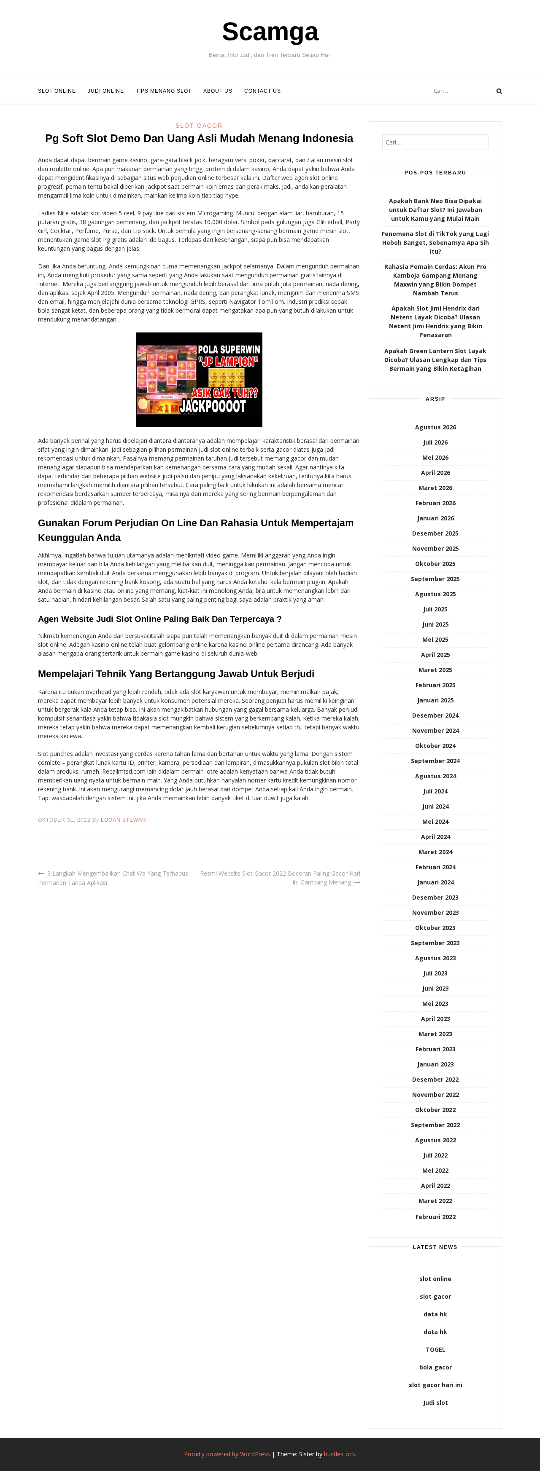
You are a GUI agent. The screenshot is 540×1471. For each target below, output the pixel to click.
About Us (217, 91)
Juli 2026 (435, 442)
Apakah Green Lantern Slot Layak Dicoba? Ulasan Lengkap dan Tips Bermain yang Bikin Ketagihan (435, 359)
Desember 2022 (435, 1079)
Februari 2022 (436, 1217)
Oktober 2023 (435, 928)
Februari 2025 (436, 685)
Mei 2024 (435, 821)
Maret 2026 (435, 488)
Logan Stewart (125, 820)
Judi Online (106, 91)
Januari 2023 (435, 1064)
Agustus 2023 (435, 958)
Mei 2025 (435, 639)
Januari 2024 (435, 882)
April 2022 (435, 1186)
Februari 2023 (436, 1049)
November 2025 (435, 548)
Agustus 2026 (435, 427)
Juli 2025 (435, 609)
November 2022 (435, 1095)
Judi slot (435, 1403)
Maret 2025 (435, 670)
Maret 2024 (435, 852)
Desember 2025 (435, 533)
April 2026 (435, 473)
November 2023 (435, 912)
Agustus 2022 (435, 1140)
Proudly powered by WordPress (227, 1454)
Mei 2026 (435, 457)
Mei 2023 (435, 1003)
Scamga (270, 31)
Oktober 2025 (435, 564)
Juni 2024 (435, 806)
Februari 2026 (436, 503)
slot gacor (435, 1296)
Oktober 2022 (435, 1110)
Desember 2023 (435, 897)
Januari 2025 (435, 700)
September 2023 (435, 943)
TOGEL (436, 1349)
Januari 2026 (435, 518)
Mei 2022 (435, 1170)
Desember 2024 (435, 715)
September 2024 (435, 761)
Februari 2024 (436, 867)
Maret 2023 (435, 1034)
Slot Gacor (199, 125)
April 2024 (435, 837)
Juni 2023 (435, 988)
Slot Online (57, 91)
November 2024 (435, 730)
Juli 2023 (435, 973)
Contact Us (262, 91)
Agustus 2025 (435, 594)
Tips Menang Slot (164, 91)
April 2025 (435, 655)
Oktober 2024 (435, 746)
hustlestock (339, 1454)
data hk (435, 1314)
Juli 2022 (435, 1155)
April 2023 (435, 1019)
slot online (435, 1279)
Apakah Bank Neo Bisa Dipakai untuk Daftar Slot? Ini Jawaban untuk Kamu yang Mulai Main (435, 209)
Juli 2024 (435, 791)
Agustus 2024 (435, 776)
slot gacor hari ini (435, 1385)
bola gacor (435, 1367)
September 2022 (435, 1125)
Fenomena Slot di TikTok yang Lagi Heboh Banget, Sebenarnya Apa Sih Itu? (435, 242)
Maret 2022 (435, 1201)
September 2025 (435, 579)
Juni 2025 (435, 624)
